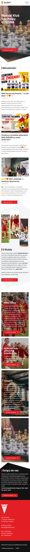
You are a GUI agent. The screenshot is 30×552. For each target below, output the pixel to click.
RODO (17, 548)
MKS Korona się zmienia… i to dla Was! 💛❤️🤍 (15, 94)
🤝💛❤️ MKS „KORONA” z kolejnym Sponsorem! (12, 180)
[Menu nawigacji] (27, 3)
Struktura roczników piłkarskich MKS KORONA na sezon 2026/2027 (14, 137)
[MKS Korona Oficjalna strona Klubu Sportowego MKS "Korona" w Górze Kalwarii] (6, 3)
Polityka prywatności (7, 548)
